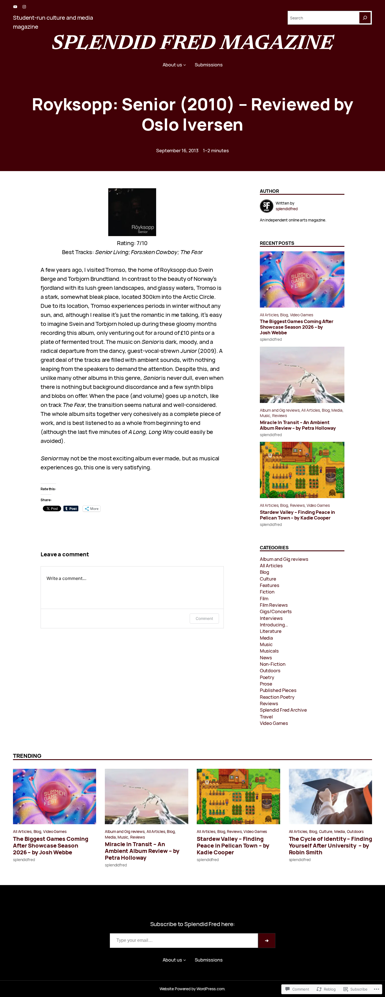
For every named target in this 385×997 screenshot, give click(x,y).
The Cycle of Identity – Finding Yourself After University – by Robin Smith (330, 845)
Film (264, 598)
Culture (268, 578)
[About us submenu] (184, 64)
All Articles (269, 314)
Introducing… (274, 624)
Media (336, 410)
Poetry (267, 677)
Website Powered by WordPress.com (192, 988)
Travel (266, 716)
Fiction (267, 591)
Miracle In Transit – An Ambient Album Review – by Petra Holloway (298, 425)
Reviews (279, 415)
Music (265, 415)
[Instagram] (24, 7)
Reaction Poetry (277, 697)
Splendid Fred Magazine (192, 44)
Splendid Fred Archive (283, 710)
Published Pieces (278, 690)
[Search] (365, 17)
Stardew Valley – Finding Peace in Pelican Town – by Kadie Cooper (297, 515)
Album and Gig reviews (280, 410)
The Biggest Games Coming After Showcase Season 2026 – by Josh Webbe (296, 327)
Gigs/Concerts (276, 611)
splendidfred (271, 339)
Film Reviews (274, 605)
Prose (266, 683)
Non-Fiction (273, 664)
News (266, 657)
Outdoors (270, 670)
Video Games (301, 314)
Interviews (271, 618)
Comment (204, 618)
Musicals (269, 651)
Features (269, 585)
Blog (284, 314)
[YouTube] (15, 7)
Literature (271, 631)
